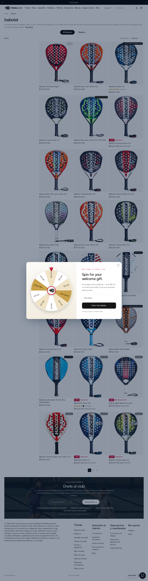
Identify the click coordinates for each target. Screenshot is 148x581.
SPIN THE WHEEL (99, 305)
